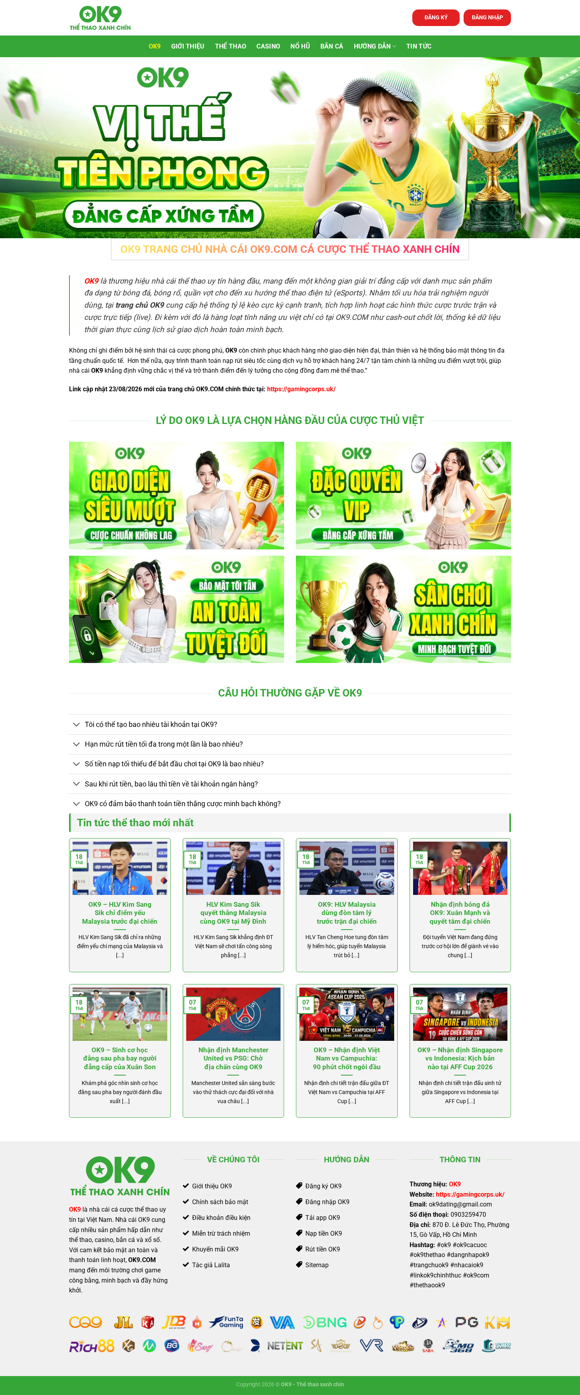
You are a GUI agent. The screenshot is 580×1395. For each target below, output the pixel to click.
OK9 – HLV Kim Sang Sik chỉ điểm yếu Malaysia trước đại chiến (119, 913)
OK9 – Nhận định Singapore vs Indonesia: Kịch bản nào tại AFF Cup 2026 (460, 1058)
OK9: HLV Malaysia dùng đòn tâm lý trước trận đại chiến (347, 913)
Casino (268, 46)
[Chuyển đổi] (76, 725)
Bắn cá (332, 46)
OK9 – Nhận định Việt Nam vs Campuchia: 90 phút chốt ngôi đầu (347, 1058)
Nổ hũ (300, 46)
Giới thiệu (188, 46)
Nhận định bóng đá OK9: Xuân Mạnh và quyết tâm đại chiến (460, 913)
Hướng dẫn (372, 46)
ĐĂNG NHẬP (487, 17)
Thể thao (231, 46)
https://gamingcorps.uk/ (301, 389)
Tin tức (418, 46)
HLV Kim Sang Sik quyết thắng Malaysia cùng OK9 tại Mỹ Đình (233, 913)
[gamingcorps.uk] (108, 17)
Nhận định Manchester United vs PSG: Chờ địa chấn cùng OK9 (233, 1058)
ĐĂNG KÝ (436, 17)
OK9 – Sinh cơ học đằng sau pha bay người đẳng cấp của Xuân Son (120, 1058)
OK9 (155, 46)
